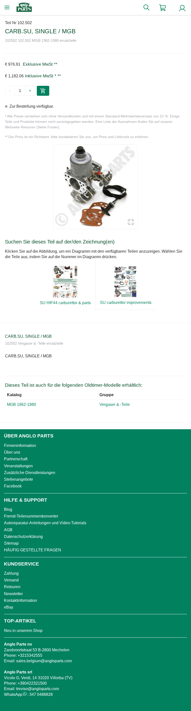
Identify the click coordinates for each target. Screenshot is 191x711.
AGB (8, 530)
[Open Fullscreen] (131, 222)
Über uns (12, 452)
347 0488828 (41, 694)
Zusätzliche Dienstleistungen (29, 473)
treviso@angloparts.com (37, 689)
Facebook (13, 486)
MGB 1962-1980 (21, 404)
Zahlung (11, 573)
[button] (95, 187)
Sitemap (11, 543)
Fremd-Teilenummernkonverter (31, 516)
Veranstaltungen (18, 466)
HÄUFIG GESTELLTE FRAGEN (32, 550)
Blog (8, 509)
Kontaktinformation (20, 600)
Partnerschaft (15, 459)
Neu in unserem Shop (23, 630)
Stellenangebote (18, 479)
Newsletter (13, 594)
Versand (11, 580)
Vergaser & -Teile (115, 404)
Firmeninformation (20, 445)
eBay (8, 607)
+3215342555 (30, 655)
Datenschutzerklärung (23, 536)
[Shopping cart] (162, 7)
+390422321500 (32, 683)
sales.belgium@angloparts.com (44, 661)
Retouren (12, 587)
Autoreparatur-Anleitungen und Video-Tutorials (45, 523)
